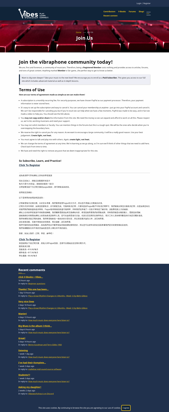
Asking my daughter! (29, 387)
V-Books (122, 11)
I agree (126, 408)
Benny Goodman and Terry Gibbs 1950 (45, 344)
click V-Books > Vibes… (30, 277)
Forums (132, 11)
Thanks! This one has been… (33, 289)
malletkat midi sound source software (44, 369)
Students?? (24, 374)
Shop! (141, 11)
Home (78, 32)
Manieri (22, 313)
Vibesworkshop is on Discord (41, 393)
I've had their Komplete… (32, 362)
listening (23, 350)
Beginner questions (36, 283)
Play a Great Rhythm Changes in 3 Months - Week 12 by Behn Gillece (57, 296)
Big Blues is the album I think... (35, 325)
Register (147, 3)
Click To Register (29, 165)
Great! (21, 338)
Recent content (110, 15)
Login (139, 3)
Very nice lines (26, 301)
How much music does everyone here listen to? (48, 320)
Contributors (109, 11)
